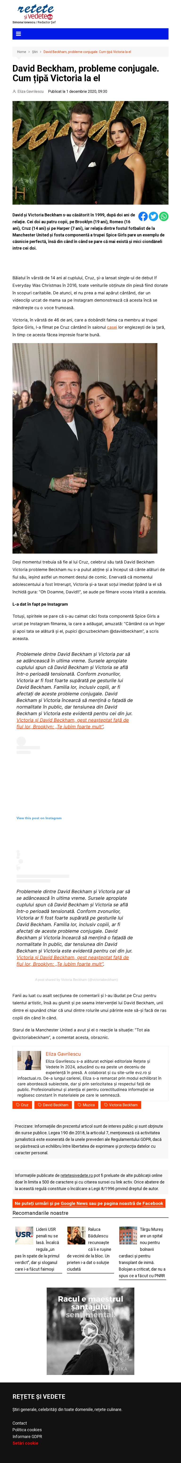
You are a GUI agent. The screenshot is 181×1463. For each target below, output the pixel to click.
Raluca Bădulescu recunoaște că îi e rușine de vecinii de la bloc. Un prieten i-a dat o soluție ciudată (89, 1249)
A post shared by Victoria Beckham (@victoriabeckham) (76, 979)
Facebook (153, 1203)
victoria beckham (123, 1105)
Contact (19, 1423)
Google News (74, 1203)
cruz (25, 1105)
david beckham (55, 1105)
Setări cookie (25, 1443)
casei (112, 327)
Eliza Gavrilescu (30, 91)
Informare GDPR (27, 1436)
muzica (89, 1105)
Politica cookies (27, 1429)
